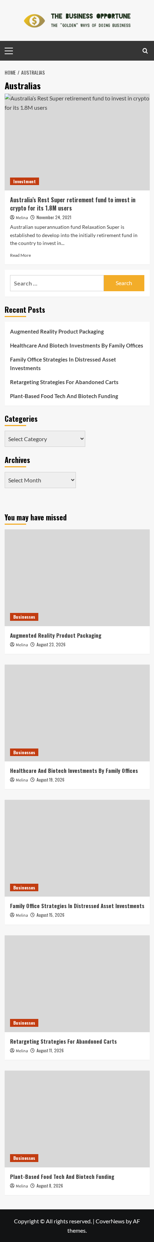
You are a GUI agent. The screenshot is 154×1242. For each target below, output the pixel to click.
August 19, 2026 (50, 779)
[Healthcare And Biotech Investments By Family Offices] (77, 713)
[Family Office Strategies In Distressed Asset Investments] (77, 848)
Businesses (24, 617)
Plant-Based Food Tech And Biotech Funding (64, 396)
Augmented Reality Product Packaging (57, 331)
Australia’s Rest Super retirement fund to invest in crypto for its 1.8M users (72, 203)
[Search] (145, 50)
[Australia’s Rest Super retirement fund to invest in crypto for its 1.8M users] (77, 142)
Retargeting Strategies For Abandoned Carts (64, 382)
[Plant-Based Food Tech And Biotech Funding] (77, 1119)
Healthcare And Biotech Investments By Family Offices (76, 345)
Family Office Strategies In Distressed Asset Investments (63, 363)
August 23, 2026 (51, 644)
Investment (24, 181)
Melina (22, 218)
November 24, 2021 (54, 217)
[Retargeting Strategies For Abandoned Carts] (77, 983)
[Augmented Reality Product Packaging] (77, 577)
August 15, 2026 (50, 915)
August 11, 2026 (50, 1050)
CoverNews (110, 1221)
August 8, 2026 (50, 1185)
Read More (20, 255)
